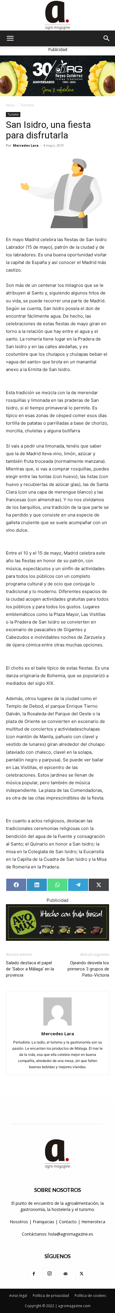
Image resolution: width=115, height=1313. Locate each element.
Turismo (27, 105)
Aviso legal (18, 1295)
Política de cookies (90, 1295)
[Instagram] (49, 1274)
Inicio (10, 105)
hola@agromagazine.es (70, 1234)
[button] (10, 38)
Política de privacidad (51, 1295)
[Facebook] (34, 1274)
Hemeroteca (93, 1221)
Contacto (68, 1221)
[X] (81, 1274)
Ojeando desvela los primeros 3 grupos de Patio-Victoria (88, 969)
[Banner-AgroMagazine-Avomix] (57, 922)
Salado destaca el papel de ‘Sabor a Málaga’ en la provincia (30, 969)
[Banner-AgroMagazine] (57, 75)
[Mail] (65, 1274)
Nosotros (19, 1221)
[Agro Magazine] (57, 15)
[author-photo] (57, 1025)
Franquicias (43, 1221)
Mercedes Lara (26, 145)
